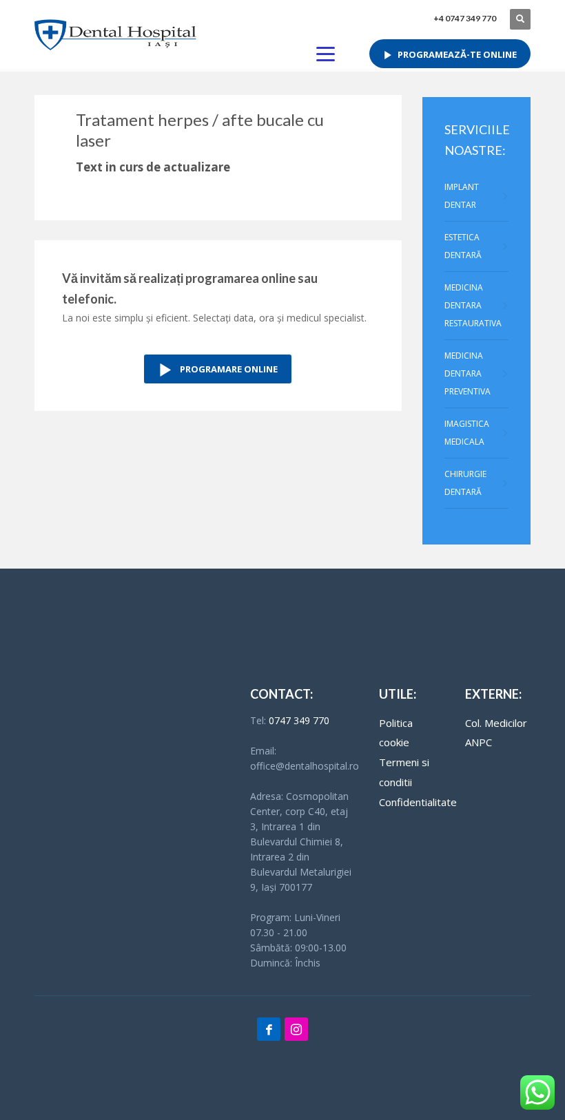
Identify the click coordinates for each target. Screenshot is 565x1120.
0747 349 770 (299, 720)
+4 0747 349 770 (464, 18)
